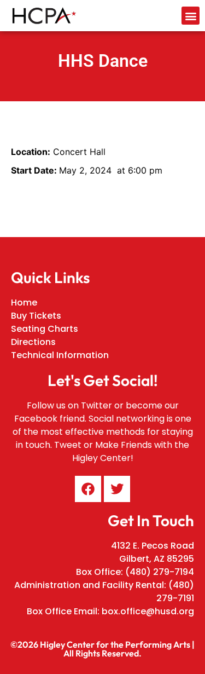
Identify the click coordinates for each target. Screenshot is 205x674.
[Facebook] (88, 489)
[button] (190, 16)
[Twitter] (117, 489)
